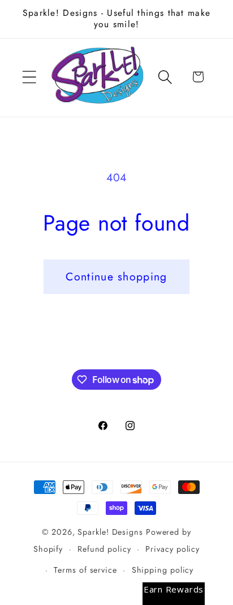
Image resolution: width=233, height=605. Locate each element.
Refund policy (104, 549)
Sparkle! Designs (110, 532)
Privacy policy (172, 549)
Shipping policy (163, 570)
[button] (29, 77)
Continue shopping (116, 276)
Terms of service (85, 570)
